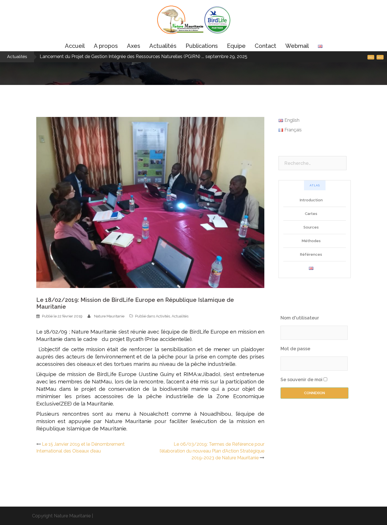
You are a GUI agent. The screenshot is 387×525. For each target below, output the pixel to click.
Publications (202, 45)
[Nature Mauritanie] (193, 21)
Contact (265, 45)
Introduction (311, 200)
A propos (106, 45)
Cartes (311, 214)
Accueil (75, 45)
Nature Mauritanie (109, 316)
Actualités (163, 45)
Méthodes (311, 241)
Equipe (236, 45)
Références (311, 254)
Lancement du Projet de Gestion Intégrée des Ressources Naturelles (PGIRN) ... (122, 56)
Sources (311, 227)
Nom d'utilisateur (299, 318)
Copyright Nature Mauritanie (61, 515)
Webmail (297, 45)
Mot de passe (295, 348)
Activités (163, 316)
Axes (133, 45)
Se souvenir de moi (301, 379)
